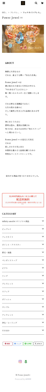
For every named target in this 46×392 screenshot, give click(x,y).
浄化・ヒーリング (9, 323)
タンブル (5, 307)
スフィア (5, 291)
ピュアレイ (6, 229)
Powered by (20, 379)
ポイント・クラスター (11, 245)
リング (5, 276)
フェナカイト (7, 237)
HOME (4, 12)
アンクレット (7, 315)
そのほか (6, 330)
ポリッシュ (6, 299)
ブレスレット (15, 12)
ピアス (5, 268)
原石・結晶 (7, 252)
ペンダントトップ (9, 260)
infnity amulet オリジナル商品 (15, 221)
